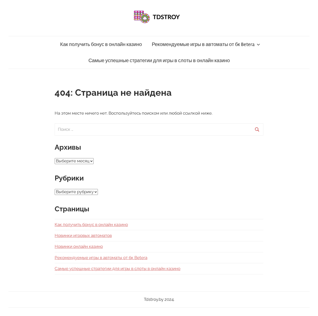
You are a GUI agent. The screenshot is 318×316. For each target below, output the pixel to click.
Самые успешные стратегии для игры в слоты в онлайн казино (159, 60)
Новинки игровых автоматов (83, 235)
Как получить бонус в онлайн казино (101, 44)
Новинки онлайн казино (79, 246)
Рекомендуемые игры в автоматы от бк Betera (203, 44)
